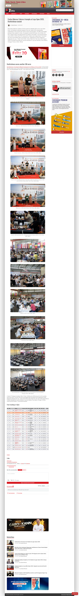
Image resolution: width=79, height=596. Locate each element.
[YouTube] (56, 75)
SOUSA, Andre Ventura (17, 420)
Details (8, 454)
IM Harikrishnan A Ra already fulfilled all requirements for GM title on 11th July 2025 (24, 66)
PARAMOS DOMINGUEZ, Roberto (17, 443)
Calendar (27, 13)
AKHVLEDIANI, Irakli (18, 418)
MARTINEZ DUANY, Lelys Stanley (18, 435)
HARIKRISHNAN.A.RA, (18, 412)
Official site (9, 460)
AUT (26, 440)
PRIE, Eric (16, 426)
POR (26, 420)
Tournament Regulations (12, 462)
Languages (13, 13)
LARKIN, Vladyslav (18, 428)
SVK (26, 437)
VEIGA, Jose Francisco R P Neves (18, 422)
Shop (21, 13)
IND (26, 412)
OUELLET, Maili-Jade (18, 447)
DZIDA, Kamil (17, 416)
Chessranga (34, 13)
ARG (26, 433)
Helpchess (42, 13)
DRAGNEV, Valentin (18, 440)
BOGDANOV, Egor (18, 449)
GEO (26, 414)
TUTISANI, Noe (17, 414)
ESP (26, 431)
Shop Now (62, 45)
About (48, 13)
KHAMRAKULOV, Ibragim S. (17, 431)
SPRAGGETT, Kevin (18, 445)
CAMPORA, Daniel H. (18, 433)
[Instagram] (62, 75)
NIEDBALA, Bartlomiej (18, 424)
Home (7, 13)
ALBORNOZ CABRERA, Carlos (18, 410)
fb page (22, 463)
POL (26, 416)
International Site (55, 94)
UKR (26, 428)
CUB (26, 410)
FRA (26, 426)
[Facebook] (59, 75)
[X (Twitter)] (53, 75)
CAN (26, 445)
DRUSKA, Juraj (17, 437)
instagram (28, 463)
